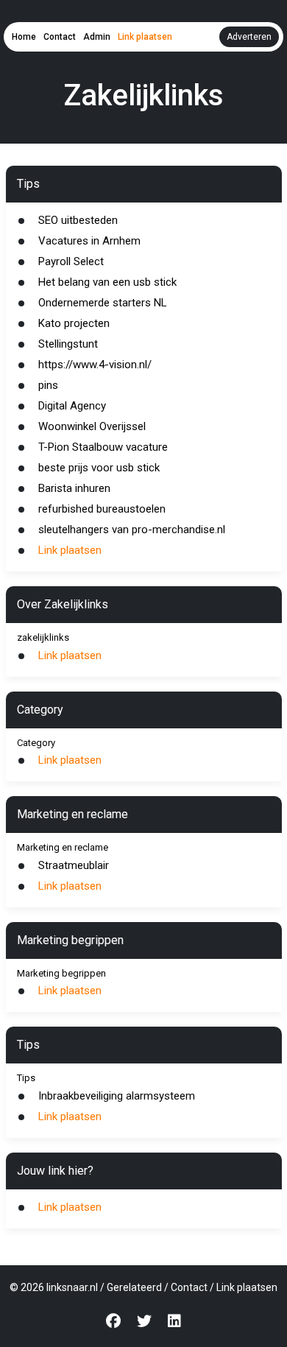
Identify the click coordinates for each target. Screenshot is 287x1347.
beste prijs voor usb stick (99, 467)
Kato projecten (74, 323)
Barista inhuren (74, 488)
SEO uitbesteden (78, 220)
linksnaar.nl (72, 1287)
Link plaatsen (145, 37)
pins (48, 385)
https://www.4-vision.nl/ (95, 364)
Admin (96, 37)
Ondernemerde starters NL (102, 302)
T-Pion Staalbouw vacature (103, 447)
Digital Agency (72, 405)
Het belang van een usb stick (107, 282)
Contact (59, 37)
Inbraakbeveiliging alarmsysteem (116, 1095)
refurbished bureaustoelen (102, 509)
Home (24, 37)
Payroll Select (71, 261)
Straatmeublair (73, 865)
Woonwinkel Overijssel (92, 426)
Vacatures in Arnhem (89, 240)
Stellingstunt (68, 344)
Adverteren (249, 37)
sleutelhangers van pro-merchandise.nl (131, 529)
